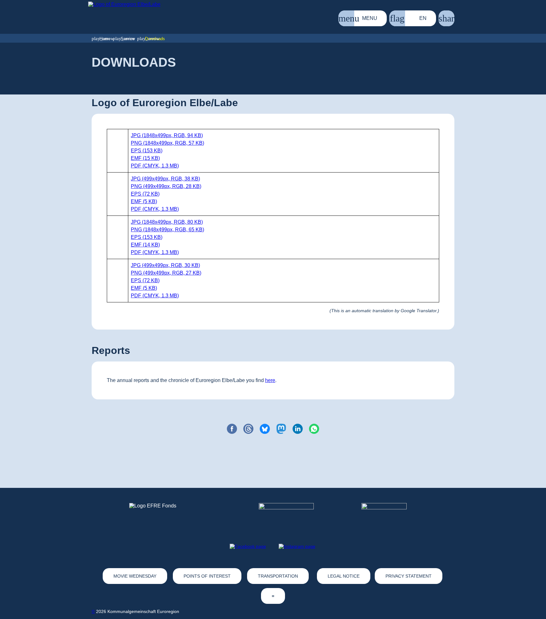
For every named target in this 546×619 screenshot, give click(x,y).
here (270, 380)
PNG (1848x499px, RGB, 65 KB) (167, 229)
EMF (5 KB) (144, 201)
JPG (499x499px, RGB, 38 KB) (165, 178)
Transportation (278, 576)
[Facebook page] (248, 546)
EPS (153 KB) (146, 150)
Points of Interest (207, 576)
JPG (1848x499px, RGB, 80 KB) (167, 222)
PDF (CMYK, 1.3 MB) (155, 165)
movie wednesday (134, 576)
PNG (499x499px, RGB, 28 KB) (166, 186)
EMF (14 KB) (145, 244)
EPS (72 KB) (145, 194)
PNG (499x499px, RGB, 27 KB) (166, 273)
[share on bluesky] (264, 428)
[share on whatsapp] (314, 428)
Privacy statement (408, 576)
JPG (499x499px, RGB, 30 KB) (165, 265)
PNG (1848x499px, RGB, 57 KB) (167, 143)
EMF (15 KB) (145, 158)
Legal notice (344, 576)
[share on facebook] (232, 428)
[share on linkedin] (297, 428)
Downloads (155, 38)
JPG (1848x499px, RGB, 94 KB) (167, 135)
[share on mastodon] (281, 428)
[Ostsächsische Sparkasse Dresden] (389, 514)
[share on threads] (248, 428)
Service (128, 38)
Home (105, 38)
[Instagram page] (297, 546)
